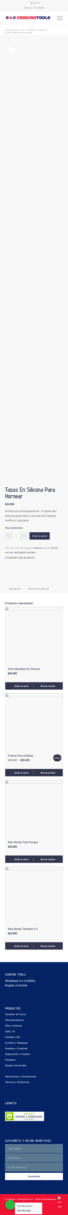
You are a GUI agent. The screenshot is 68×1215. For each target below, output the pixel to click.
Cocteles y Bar (12, 1037)
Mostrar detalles (47, 686)
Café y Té (10, 1031)
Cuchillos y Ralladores (16, 1042)
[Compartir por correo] (15, 570)
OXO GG (9, 552)
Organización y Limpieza (17, 1054)
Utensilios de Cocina (15, 1014)
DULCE (54, 547)
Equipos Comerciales (16, 1065)
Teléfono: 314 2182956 (34, 7)
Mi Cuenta (35, 2)
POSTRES (31, 552)
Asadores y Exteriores (16, 1048)
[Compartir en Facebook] (6, 570)
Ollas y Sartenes (13, 1025)
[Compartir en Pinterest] (11, 570)
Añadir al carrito (39, 535)
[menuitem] (35, 3)
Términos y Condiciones (17, 1082)
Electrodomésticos (14, 1020)
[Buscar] (50, 18)
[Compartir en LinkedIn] (13, 570)
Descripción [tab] (15, 588)
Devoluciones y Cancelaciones (20, 1076)
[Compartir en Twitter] (8, 570)
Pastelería (37, 547)
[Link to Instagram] (60, 1210)
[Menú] (58, 18)
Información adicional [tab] (38, 588)
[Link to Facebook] (55, 1210)
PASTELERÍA (19, 552)
